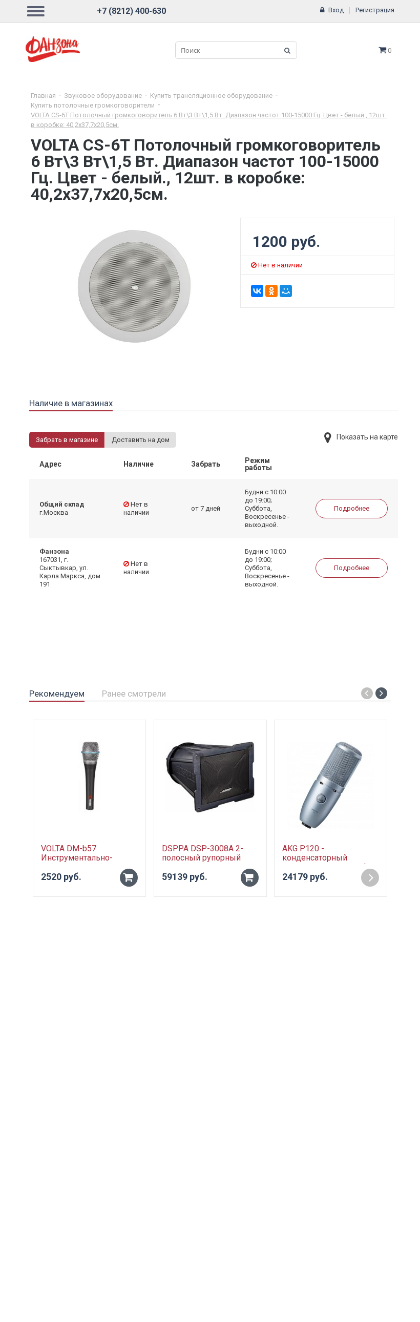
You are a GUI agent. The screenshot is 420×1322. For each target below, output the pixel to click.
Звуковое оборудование (103, 95)
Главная (43, 95)
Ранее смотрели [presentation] (134, 693)
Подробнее (351, 508)
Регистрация (374, 10)
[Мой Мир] (286, 291)
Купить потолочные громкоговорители (93, 105)
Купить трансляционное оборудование (211, 95)
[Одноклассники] (271, 291)
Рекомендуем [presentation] (57, 693)
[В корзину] (129, 878)
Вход (336, 10)
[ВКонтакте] (257, 291)
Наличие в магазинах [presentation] (71, 403)
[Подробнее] (370, 878)
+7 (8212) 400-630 (131, 11)
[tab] (71, 403)
